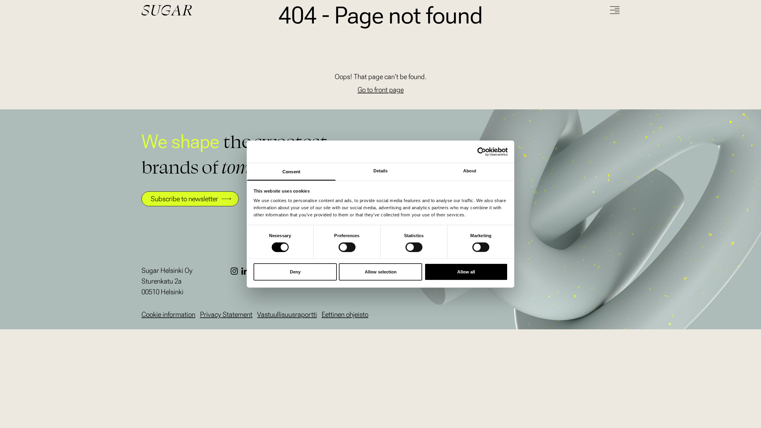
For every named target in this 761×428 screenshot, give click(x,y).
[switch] (347, 247)
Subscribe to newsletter (184, 199)
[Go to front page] (189, 10)
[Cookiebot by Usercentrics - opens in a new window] (482, 151)
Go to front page (381, 90)
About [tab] (469, 170)
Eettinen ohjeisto (345, 314)
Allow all (466, 271)
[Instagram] (236, 271)
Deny (295, 271)
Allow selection (381, 271)
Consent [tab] (291, 171)
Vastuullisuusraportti (287, 314)
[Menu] (615, 10)
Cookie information (168, 314)
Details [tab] (380, 170)
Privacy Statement (226, 314)
